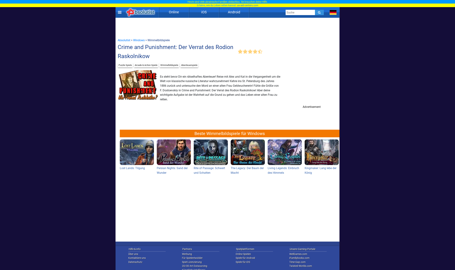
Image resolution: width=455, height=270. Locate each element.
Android (234, 12)
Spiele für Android (245, 257)
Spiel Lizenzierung (192, 262)
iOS (204, 12)
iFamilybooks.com (299, 257)
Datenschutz (135, 262)
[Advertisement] (227, 28)
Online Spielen (243, 254)
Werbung (187, 254)
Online (174, 12)
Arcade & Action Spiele (146, 65)
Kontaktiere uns (137, 257)
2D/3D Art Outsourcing (194, 265)
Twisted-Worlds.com (300, 265)
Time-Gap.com (297, 262)
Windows (139, 40)
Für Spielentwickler (192, 257)
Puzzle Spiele (125, 65)
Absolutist (124, 40)
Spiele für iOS (243, 262)
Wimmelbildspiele (169, 65)
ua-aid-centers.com (247, 5)
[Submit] (319, 12)
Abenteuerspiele (189, 65)
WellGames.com (298, 254)
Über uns (133, 254)
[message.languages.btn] (333, 12)
